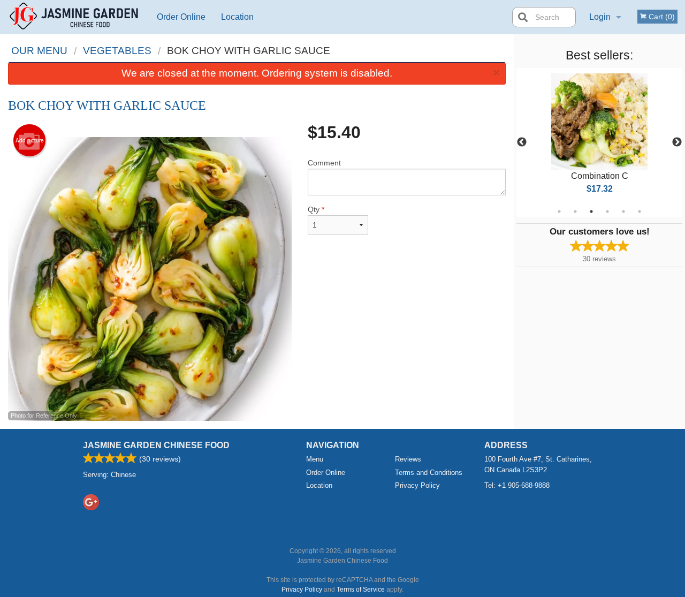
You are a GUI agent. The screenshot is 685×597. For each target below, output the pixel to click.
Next (677, 142)
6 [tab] (639, 211)
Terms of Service (361, 589)
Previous (521, 142)
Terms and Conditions (428, 472)
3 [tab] (591, 211)
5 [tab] (623, 211)
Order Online (181, 16)
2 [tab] (575, 211)
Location (237, 16)
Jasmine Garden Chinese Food (156, 445)
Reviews (408, 459)
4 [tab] (607, 211)
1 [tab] (559, 211)
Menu (314, 459)
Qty (316, 209)
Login (600, 16)
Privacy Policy (417, 485)
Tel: (517, 485)
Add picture (30, 140)
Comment (324, 162)
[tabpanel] (599, 142)
